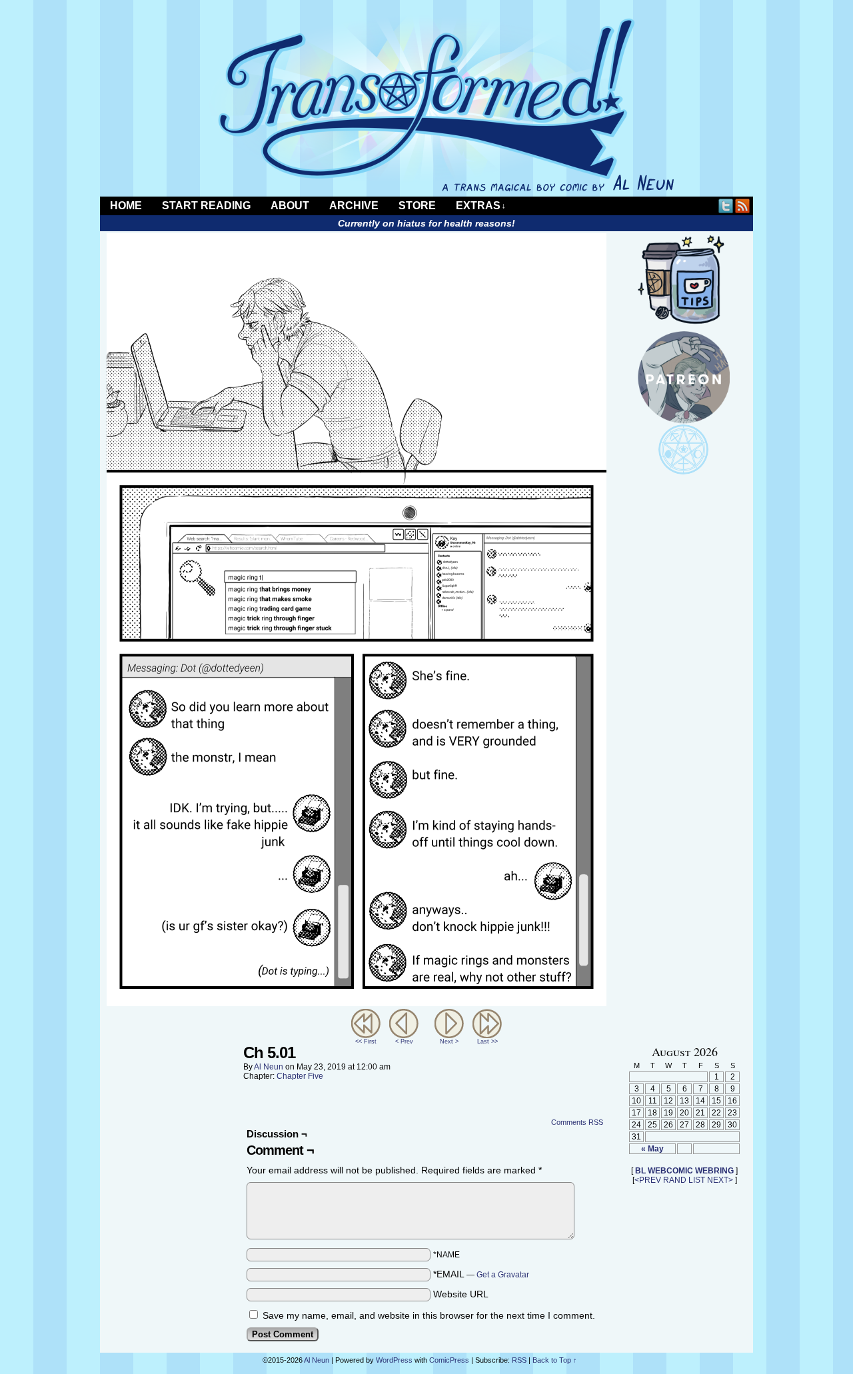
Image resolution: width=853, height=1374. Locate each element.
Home (126, 205)
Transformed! (426, 105)
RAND (674, 1180)
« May (652, 1148)
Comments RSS (577, 1122)
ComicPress (449, 1360)
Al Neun (268, 1066)
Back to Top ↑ (554, 1360)
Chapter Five (300, 1076)
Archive (354, 205)
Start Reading (206, 205)
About (290, 205)
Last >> (487, 1041)
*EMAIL (481, 1274)
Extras (481, 205)
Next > (449, 1041)
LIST (696, 1180)
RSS (742, 205)
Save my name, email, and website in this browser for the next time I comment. (429, 1315)
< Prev (404, 1041)
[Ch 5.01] (356, 1003)
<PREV (647, 1180)
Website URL (460, 1294)
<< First (366, 1041)
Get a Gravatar (502, 1274)
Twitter (726, 205)
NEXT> (720, 1180)
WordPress (394, 1360)
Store (417, 205)
